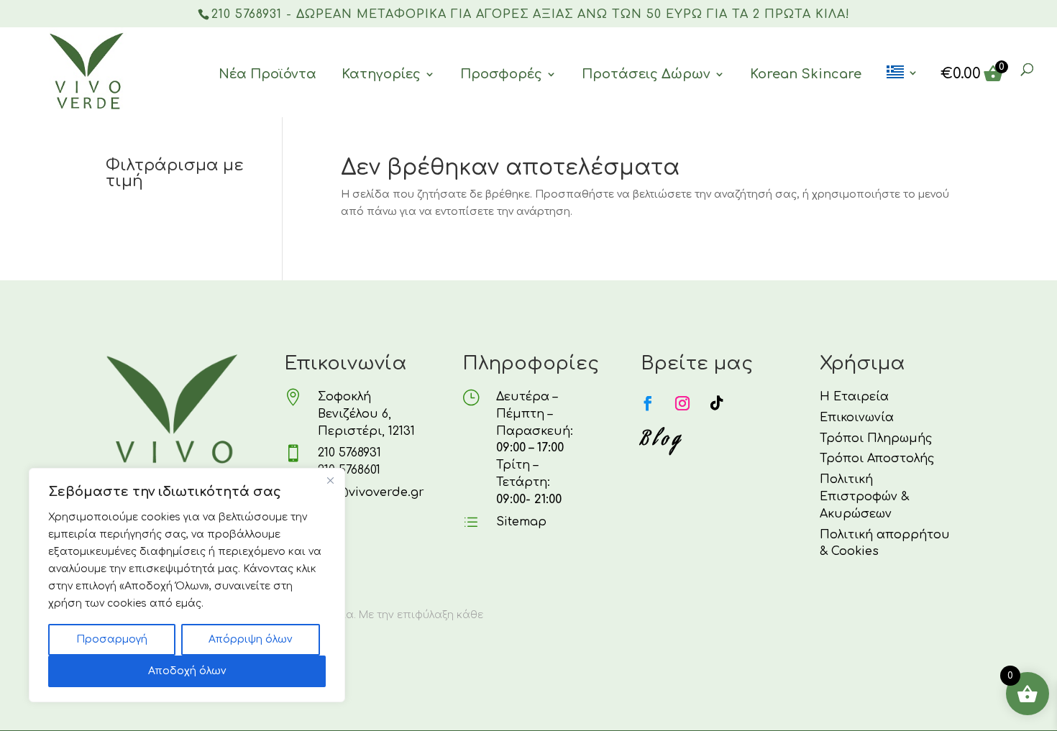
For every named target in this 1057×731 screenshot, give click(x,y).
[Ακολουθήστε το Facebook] (647, 403)
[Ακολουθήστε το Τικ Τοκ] (717, 403)
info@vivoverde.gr (368, 492)
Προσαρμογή (111, 639)
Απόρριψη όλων (250, 639)
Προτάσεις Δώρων (646, 74)
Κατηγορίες (381, 74)
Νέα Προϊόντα (267, 74)
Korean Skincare (805, 74)
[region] (187, 585)
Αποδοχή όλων (187, 671)
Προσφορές (501, 74)
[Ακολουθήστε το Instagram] (682, 403)
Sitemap (521, 521)
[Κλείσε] (330, 480)
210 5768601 (349, 470)
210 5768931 (349, 452)
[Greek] (902, 91)
